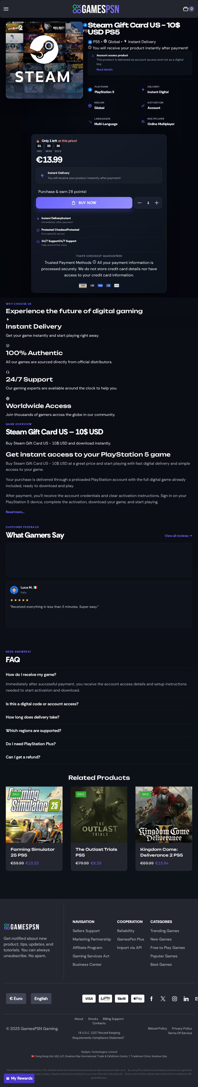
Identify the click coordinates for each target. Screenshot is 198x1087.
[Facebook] (151, 998)
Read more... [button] (15, 512)
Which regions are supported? (33, 730)
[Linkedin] (186, 998)
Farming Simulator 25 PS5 (33, 852)
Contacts (99, 1023)
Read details (105, 69)
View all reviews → (178, 536)
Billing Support (113, 1019)
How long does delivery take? (32, 717)
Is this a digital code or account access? (42, 703)
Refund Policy (157, 1028)
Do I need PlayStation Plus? (31, 743)
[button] (6, 9)
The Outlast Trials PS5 (96, 852)
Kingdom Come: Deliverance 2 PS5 (161, 852)
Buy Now (88, 202)
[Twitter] (163, 998)
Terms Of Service (180, 1033)
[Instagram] (174, 998)
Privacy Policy (182, 1028)
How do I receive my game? (31, 674)
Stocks (93, 1019)
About (78, 1019)
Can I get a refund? (23, 757)
